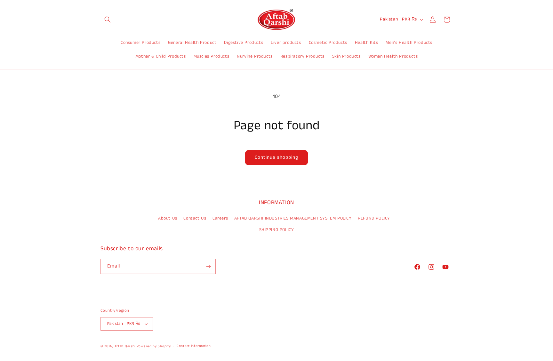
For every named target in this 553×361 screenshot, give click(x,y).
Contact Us (194, 218)
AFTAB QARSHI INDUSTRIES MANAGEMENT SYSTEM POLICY (293, 218)
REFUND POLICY (374, 218)
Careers (220, 218)
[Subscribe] (208, 266)
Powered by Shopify (154, 346)
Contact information (194, 346)
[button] (107, 19)
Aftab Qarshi (125, 346)
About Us (167, 218)
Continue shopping (276, 157)
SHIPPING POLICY (276, 230)
